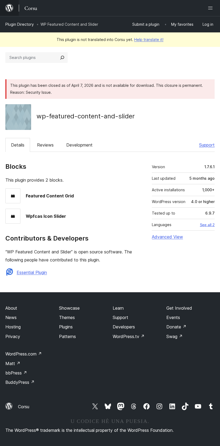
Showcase (69, 308)
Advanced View (167, 236)
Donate (176, 326)
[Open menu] (211, 8)
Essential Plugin (32, 272)
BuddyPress (20, 382)
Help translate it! (148, 39)
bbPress (16, 373)
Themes (67, 317)
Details (17, 145)
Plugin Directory (19, 24)
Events (173, 317)
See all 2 (207, 225)
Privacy (12, 336)
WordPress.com (23, 354)
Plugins (66, 326)
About (11, 308)
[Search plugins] (62, 57)
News (11, 317)
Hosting (13, 326)
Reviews (45, 145)
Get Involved (179, 308)
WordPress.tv (129, 336)
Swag (174, 336)
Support (207, 145)
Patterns (67, 336)
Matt (12, 363)
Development (79, 145)
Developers (124, 326)
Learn (118, 308)
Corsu (23, 406)
